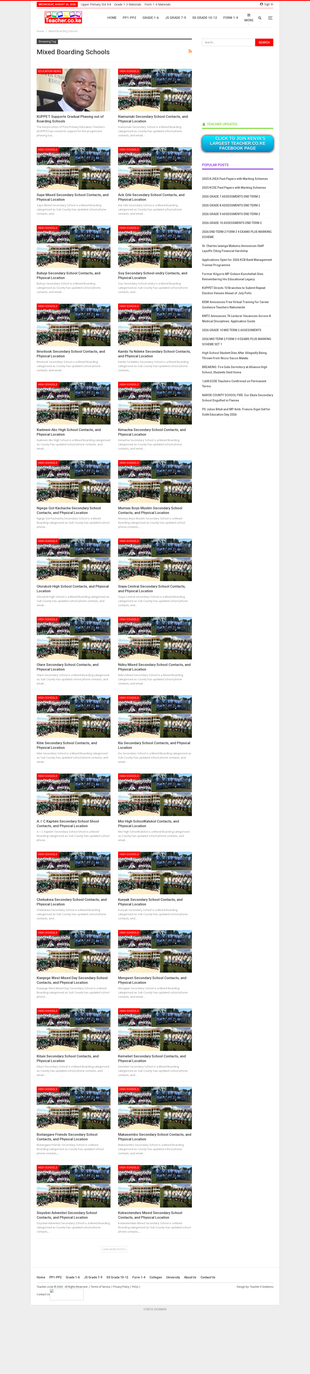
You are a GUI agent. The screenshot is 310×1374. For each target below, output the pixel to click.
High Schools (129, 71)
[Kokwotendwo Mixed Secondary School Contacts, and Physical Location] (155, 1186)
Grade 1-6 (151, 18)
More (248, 20)
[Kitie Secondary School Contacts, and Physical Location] (74, 716)
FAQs (135, 1287)
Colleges (156, 1277)
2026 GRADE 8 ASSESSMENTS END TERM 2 (231, 205)
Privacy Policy (121, 1287)
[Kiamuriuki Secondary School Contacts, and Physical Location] (155, 90)
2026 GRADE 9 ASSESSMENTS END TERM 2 (231, 214)
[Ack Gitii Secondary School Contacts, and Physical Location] (155, 168)
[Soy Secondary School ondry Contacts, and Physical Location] (155, 246)
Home (111, 18)
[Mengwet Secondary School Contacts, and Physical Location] (155, 951)
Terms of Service (101, 1287)
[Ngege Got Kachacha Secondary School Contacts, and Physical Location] (74, 481)
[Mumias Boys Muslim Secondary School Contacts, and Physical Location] (155, 481)
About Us (190, 1277)
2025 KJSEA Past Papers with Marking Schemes (235, 178)
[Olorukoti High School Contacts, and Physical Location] (74, 559)
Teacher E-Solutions (261, 1287)
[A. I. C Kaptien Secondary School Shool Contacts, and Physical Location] (74, 794)
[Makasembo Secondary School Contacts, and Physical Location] (155, 1108)
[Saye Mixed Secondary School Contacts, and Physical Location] (74, 168)
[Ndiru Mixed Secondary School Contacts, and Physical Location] (155, 638)
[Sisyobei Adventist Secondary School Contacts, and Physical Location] (74, 1186)
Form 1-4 (230, 18)
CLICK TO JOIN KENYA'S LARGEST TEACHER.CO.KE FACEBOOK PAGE (237, 143)
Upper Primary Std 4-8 (96, 4)
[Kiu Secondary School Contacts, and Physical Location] (155, 716)
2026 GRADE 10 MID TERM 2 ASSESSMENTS (231, 330)
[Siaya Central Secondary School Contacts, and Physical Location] (155, 559)
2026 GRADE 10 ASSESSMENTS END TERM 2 (232, 223)
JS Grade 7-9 (175, 18)
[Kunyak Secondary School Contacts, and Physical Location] (155, 873)
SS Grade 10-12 (204, 18)
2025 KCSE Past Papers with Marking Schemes (234, 187)
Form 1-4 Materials (157, 4)
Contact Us (208, 1277)
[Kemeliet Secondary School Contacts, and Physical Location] (155, 1029)
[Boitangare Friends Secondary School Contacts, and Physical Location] (74, 1108)
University (173, 1277)
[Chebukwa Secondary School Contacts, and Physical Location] (74, 873)
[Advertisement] (233, 82)
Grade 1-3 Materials (127, 4)
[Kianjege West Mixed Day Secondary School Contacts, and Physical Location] (74, 951)
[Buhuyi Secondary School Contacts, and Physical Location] (74, 246)
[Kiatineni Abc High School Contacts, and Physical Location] (74, 403)
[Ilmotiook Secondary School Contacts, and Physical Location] (74, 325)
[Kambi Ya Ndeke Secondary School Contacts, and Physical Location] (155, 325)
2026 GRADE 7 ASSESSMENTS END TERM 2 (231, 196)
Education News (49, 71)
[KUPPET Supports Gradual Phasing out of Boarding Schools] (74, 90)
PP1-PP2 (129, 18)
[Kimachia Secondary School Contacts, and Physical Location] (155, 403)
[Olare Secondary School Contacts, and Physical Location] (74, 638)
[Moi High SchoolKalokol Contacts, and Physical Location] (155, 794)
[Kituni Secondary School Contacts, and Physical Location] (74, 1029)
